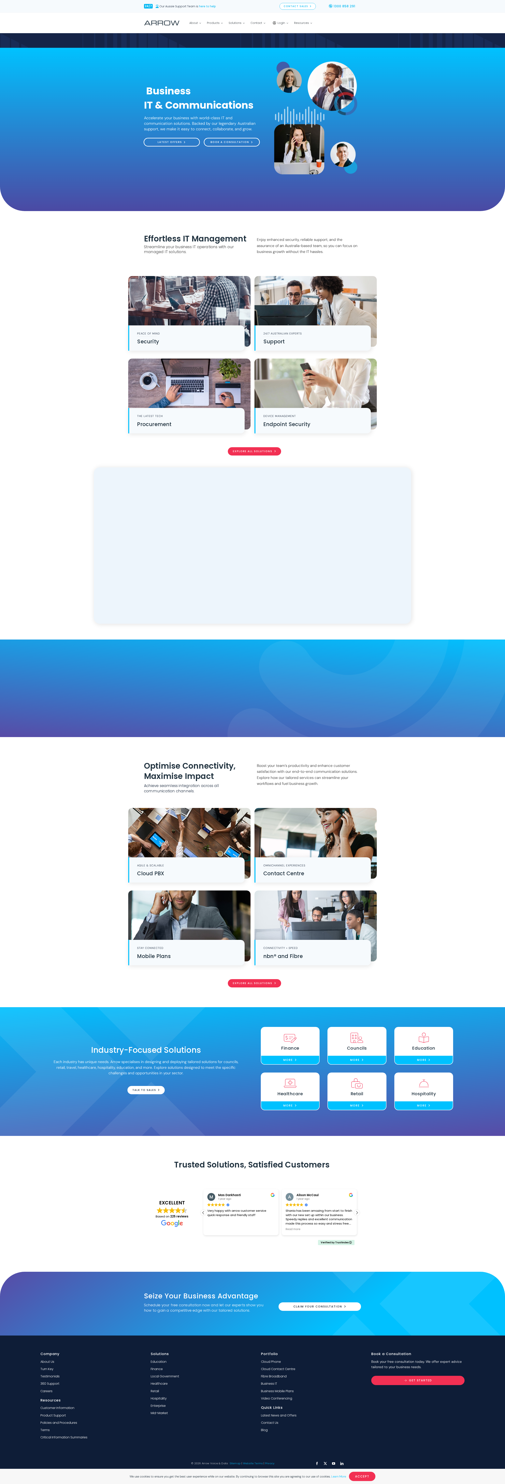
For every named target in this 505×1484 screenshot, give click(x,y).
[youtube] (333, 1463)
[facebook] (317, 1463)
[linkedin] (342, 1463)
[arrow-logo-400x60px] (162, 22)
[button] (357, 1213)
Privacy (269, 1463)
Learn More (338, 1476)
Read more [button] (214, 1229)
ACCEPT (362, 1476)
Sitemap (235, 1463)
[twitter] (325, 1463)
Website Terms (253, 1463)
